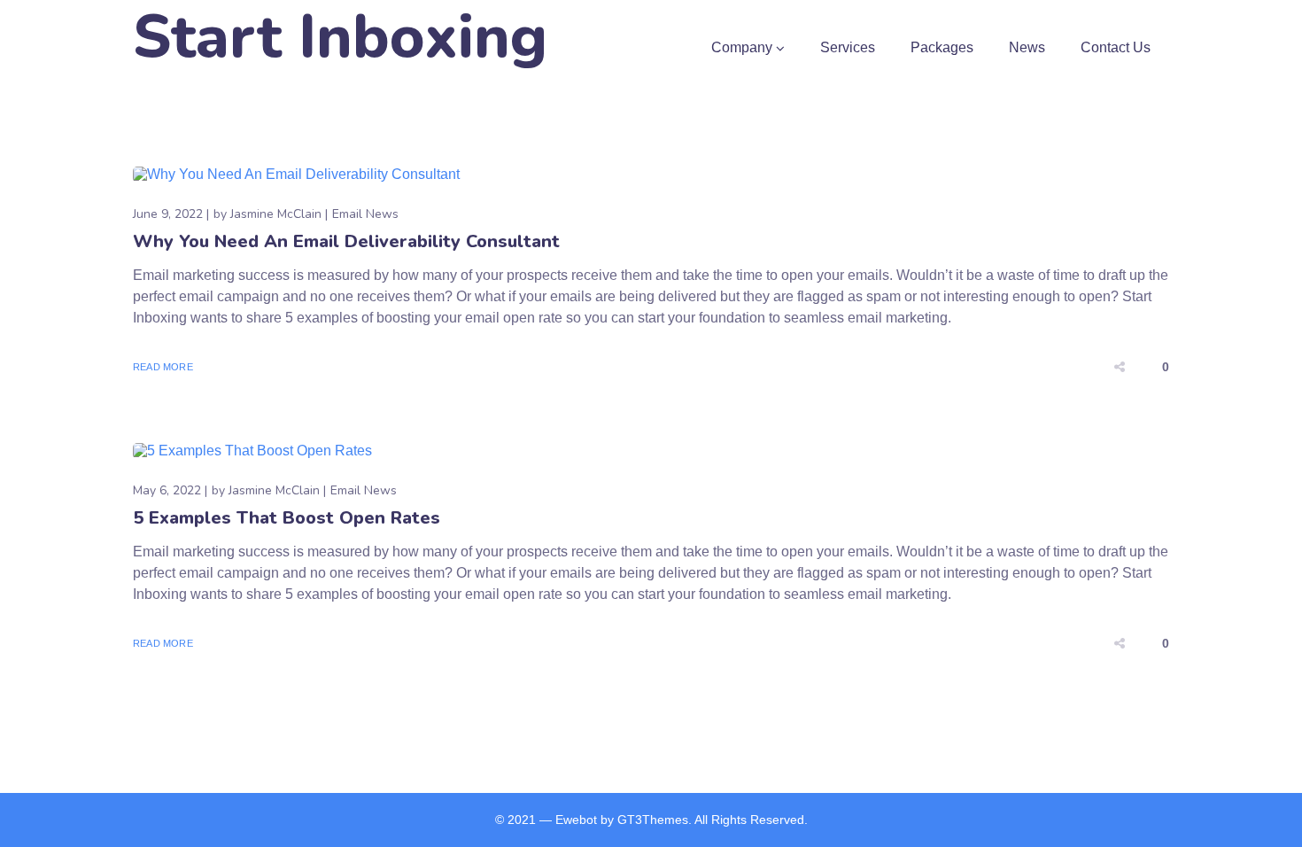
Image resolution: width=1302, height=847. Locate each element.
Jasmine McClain (276, 214)
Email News (365, 214)
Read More (163, 366)
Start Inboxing (340, 37)
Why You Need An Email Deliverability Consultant (346, 241)
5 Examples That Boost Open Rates (286, 518)
